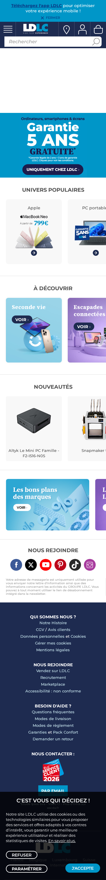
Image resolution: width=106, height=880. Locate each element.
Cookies (78, 636)
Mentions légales (53, 649)
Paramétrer (27, 868)
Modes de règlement (53, 725)
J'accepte (83, 868)
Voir (22, 319)
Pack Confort (65, 732)
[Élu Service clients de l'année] (53, 779)
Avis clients (59, 629)
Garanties (37, 732)
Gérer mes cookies (53, 643)
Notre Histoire (53, 622)
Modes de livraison (53, 718)
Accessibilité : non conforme (53, 691)
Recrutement (53, 677)
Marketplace (53, 684)
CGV (40, 629)
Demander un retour (53, 739)
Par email (53, 791)
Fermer (53, 18)
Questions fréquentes (53, 711)
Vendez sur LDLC (53, 670)
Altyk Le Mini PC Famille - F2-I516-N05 (34, 453)
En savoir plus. (62, 840)
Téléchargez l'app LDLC (36, 5)
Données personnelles (42, 636)
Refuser (22, 855)
